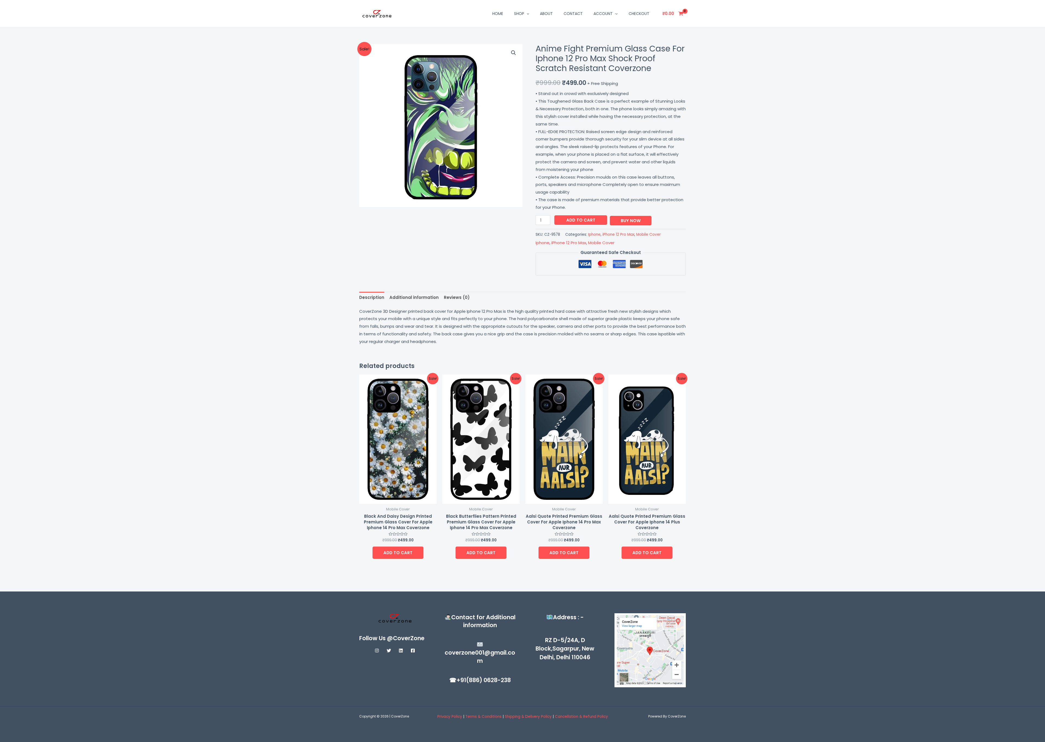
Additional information (414, 297)
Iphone (594, 234)
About (546, 13)
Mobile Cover (648, 234)
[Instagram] (377, 650)
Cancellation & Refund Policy (581, 716)
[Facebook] (412, 650)
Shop (519, 13)
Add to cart (580, 220)
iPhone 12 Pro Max (618, 234)
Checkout (639, 13)
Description (371, 297)
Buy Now (631, 220)
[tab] (371, 297)
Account (603, 13)
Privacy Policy (449, 716)
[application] (526, 13)
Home (497, 13)
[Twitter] (389, 650)
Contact (573, 13)
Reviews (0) (457, 297)
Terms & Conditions (484, 716)
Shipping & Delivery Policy (528, 716)
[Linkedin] (401, 650)
